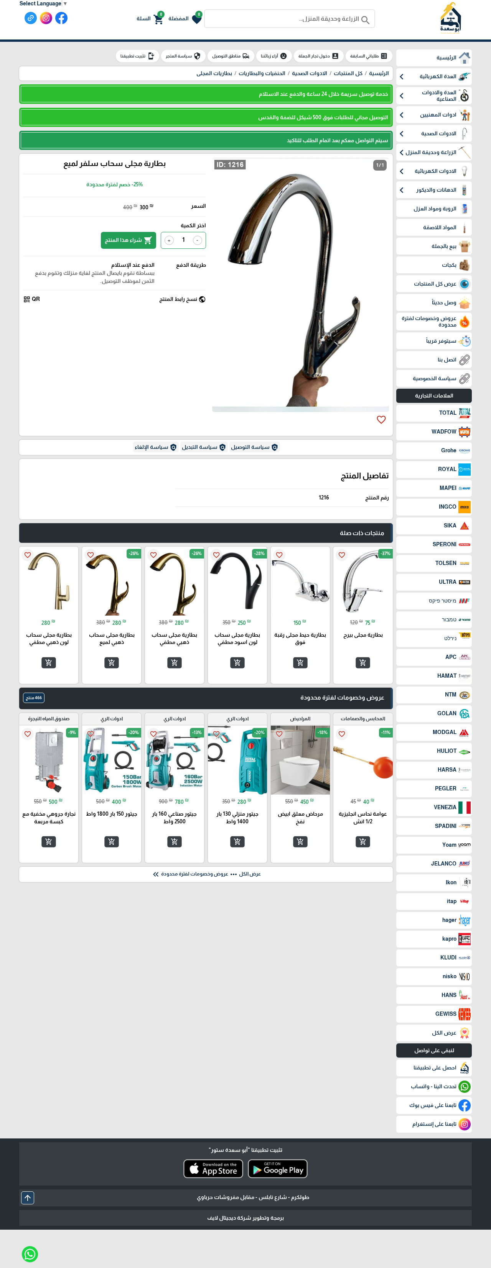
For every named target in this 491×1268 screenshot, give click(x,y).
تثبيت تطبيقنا (137, 56)
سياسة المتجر (183, 56)
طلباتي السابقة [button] (369, 56)
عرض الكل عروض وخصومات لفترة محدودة (206, 874)
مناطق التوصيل (231, 56)
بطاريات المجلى (214, 73)
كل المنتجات (348, 73)
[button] (185, 18)
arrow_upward (27, 1197)
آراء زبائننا (274, 56)
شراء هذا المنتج (128, 240)
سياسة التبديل (204, 447)
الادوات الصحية (309, 73)
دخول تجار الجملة (318, 56)
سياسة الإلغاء (156, 447)
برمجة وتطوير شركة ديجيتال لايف (245, 1218)
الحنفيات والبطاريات (262, 73)
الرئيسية (379, 73)
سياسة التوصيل (254, 447)
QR (31, 299)
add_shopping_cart (363, 663)
